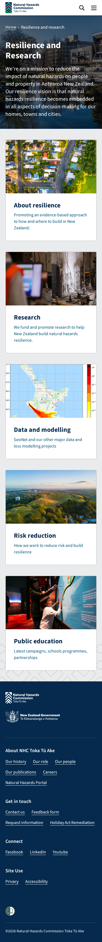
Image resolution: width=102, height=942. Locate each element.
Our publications (20, 772)
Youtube (60, 852)
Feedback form (45, 812)
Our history (15, 761)
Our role (40, 761)
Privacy (11, 881)
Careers (50, 772)
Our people (65, 761)
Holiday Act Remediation (72, 822)
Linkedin (38, 852)
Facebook (14, 852)
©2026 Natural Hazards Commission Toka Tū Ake (44, 931)
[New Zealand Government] (51, 720)
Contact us (15, 812)
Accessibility (36, 881)
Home (10, 27)
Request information (24, 822)
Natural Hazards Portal (26, 782)
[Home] (22, 7)
